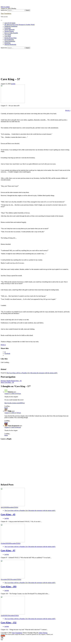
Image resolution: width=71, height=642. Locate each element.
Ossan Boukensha (9, 41)
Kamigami (7, 28)
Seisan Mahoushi (9, 29)
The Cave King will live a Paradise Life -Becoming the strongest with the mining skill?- (32, 373)
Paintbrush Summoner (10, 26)
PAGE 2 (67, 110)
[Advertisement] (35, 63)
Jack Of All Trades (9, 23)
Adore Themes (43, 633)
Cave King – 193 (8, 586)
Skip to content (5, 7)
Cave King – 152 (8, 622)
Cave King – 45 (8, 514)
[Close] (2, 638)
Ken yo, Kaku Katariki (11, 33)
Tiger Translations (6, 13)
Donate (3, 636)
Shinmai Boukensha (10, 44)
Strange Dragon (9, 31)
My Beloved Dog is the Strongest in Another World (19, 24)
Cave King (7, 36)
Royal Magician (9, 39)
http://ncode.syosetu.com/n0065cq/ (14, 403)
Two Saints (7, 34)
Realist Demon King (10, 38)
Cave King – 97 (8, 550)
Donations (7, 43)
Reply (6, 408)
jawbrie (13, 83)
